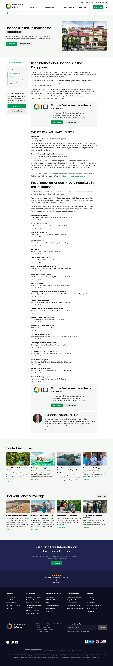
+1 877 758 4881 (48, 630)
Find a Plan (98, 7)
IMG (47, 603)
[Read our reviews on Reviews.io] (56, 582)
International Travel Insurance (42, 516)
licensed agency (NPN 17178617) (33, 649)
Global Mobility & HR (32, 613)
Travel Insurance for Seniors (75, 608)
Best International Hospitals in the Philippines (14, 75)
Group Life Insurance (32, 610)
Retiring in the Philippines (40, 468)
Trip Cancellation (11, 603)
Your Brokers (91, 603)
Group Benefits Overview (33, 597)
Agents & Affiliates (92, 608)
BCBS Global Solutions (53, 600)
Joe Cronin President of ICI (58, 414)
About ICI (90, 597)
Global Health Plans (12, 597)
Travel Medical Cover (12, 600)
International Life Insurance (67, 516)
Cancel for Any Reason (73, 605)
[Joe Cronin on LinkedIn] (74, 415)
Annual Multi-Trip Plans (13, 605)
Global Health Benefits (33, 603)
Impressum (61, 642)
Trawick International (52, 605)
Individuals (33, 7)
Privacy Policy (86, 631)
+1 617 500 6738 (45, 628)
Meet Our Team (91, 600)
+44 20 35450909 (43, 632)
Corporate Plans (31, 600)
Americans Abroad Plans (74, 597)
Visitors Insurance (72, 603)
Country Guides (66, 7)
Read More (9, 482)
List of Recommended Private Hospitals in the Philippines (16, 82)
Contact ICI (90, 611)
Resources (82, 7)
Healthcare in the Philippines (93, 468)
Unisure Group (50, 608)
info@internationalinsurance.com (46, 626)
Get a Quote (11, 44)
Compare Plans (25, 44)
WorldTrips (49, 611)
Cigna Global (50, 597)
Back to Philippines (14, 62)
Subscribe (102, 627)
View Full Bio (49, 430)
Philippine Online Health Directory (73, 176)
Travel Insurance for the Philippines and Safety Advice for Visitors (69, 470)
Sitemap (68, 642)
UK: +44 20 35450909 (101, 3)
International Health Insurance (17, 516)
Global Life (9, 608)
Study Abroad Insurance (74, 600)
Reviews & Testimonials (94, 605)
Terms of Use (53, 642)
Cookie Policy (45, 642)
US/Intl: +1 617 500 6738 (86, 3)
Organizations (49, 7)
